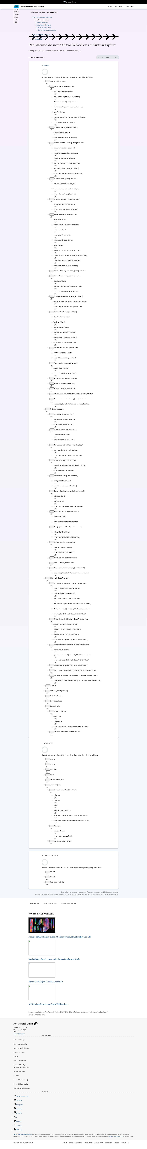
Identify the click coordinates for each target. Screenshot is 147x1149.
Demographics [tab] (34, 903)
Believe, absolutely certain (41, 34)
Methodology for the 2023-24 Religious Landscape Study (54, 959)
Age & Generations (20, 1061)
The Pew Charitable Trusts (115, 1136)
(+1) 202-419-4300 (19, 1034)
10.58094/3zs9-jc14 (38, 1015)
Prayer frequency (42, 22)
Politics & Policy (19, 1040)
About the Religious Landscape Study (45, 981)
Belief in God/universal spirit (46, 30)
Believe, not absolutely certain (42, 37)
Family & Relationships (21, 1067)
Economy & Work (19, 1071)
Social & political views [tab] (68, 903)
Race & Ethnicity (19, 1052)
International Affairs (20, 1044)
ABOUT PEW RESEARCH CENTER (23, 1134)
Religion (16, 1056)
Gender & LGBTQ (19, 1065)
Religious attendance (43, 28)
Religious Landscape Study (32, 6)
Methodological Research (22, 1088)
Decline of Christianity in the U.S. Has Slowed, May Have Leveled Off (59, 936)
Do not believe (37, 39)
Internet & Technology (21, 1080)
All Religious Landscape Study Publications (48, 1004)
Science (16, 1076)
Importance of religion (43, 25)
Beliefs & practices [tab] (50, 903)
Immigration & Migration (22, 1048)
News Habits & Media (21, 1084)
